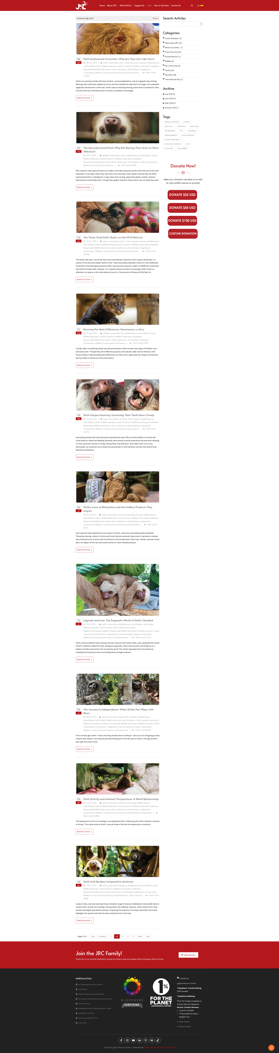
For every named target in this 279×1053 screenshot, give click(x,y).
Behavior (123, 803)
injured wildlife (182, 148)
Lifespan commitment (172, 122)
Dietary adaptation (171, 135)
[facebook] (121, 1040)
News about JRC (173, 43)
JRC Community (172, 66)
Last (148, 936)
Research (144, 340)
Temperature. (146, 813)
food (181, 131)
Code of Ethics (82, 989)
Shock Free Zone (173, 52)
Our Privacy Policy (84, 1004)
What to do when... (174, 47)
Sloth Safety (148, 624)
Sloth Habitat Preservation (125, 627)
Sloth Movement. (133, 524)
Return (156, 18)
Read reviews (184, 1021)
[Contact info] (271, 1048)
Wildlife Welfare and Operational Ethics (91, 994)
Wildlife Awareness (110, 66)
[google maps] (145, 1040)
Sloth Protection (125, 66)
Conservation (88, 73)
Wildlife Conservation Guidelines (146, 66)
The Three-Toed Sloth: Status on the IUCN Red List (113, 237)
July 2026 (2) (170, 94)
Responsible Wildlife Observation (96, 69)
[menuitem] (102, 5)
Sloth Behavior (134, 69)
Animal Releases (173, 38)
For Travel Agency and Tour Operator (90, 984)
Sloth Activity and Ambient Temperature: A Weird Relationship (121, 799)
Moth (126, 717)
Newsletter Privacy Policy (86, 1013)
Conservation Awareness (173, 144)
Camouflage (192, 131)
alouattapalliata (170, 131)
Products (123, 419)
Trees (131, 895)
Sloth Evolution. (132, 73)
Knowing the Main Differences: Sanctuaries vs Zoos (113, 329)
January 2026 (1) (171, 107)
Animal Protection (107, 159)
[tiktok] (158, 1040)
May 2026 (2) (170, 103)
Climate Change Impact (172, 139)
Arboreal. (138, 895)
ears (121, 63)
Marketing (131, 515)
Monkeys (123, 885)
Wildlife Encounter (146, 631)
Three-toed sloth (131, 63)
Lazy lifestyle (194, 126)
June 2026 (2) (170, 98)
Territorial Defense (188, 135)
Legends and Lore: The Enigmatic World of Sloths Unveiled (118, 620)
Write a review (185, 1026)
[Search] (192, 5)
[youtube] (133, 1040)
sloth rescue (169, 126)
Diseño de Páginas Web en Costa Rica (159, 1047)
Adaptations (146, 69)
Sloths (98, 66)
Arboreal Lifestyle (125, 634)
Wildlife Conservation (111, 155)
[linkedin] (139, 1040)
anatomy (142, 63)
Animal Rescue (172, 56)
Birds (188, 144)
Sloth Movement (133, 813)
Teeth (130, 419)
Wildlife (169, 61)
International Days (174, 79)
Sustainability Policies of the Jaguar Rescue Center (94, 1008)
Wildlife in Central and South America (110, 73)
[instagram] (127, 1040)
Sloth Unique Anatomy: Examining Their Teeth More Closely (118, 415)
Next (140, 936)
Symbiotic (133, 717)
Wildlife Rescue (153, 63)
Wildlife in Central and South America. (98, 165)
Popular (143, 241)
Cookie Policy (82, 1023)
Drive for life (169, 148)
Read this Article (83, 98)
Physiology (131, 803)
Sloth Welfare (89, 66)
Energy (137, 634)
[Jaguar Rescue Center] (82, 5)
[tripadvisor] (151, 1040)
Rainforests (122, 69)
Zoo (123, 333)
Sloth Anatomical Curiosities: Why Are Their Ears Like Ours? (118, 59)
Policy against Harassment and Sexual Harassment (95, 999)
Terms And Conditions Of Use (87, 1018)
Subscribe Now (189, 955)
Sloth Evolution (132, 251)
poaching (187, 122)
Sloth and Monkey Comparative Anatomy (108, 881)
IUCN (121, 241)
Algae (120, 717)
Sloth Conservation (111, 63)
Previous (102, 936)
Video (143, 162)
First (93, 936)
